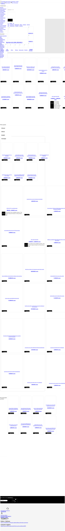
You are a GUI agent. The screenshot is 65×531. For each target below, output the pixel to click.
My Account (16, 2)
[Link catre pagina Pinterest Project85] (8, 519)
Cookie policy (11, 526)
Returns (19, 522)
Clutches (2, 15)
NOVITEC (2, 52)
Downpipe (2, 10)
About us (8, 522)
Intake (10, 23)
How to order (3, 522)
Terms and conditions (19, 526)
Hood (1, 24)
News (2, 526)
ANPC (25, 526)
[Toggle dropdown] (5, 5)
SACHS (1, 53)
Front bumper (3, 25)
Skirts (21, 24)
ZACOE (1, 57)
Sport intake (2, 11)
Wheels (1, 7)
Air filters (2, 12)
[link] (24, 118)
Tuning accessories (2, 19)
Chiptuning (2, 21)
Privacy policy (6, 526)
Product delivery (13, 522)
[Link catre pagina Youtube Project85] (5, 519)
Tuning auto (2, 17)
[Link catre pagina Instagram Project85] (6, 519)
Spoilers (21, 25)
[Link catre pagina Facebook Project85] (1, 519)
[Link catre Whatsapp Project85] (3, 519)
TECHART (2, 55)
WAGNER (2, 56)
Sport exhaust (3, 8)
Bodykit (1, 23)
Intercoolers (2, 14)
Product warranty (24, 522)
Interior (1, 16)
